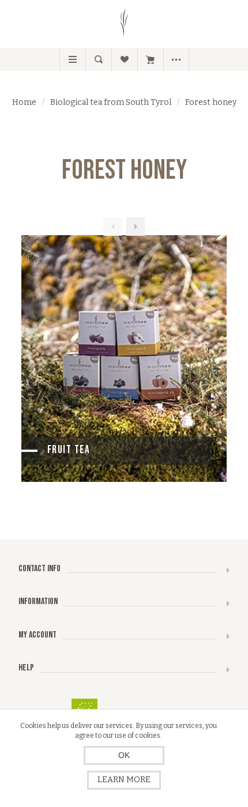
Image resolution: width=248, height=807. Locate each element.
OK (124, 755)
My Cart (150, 59)
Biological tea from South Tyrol (110, 102)
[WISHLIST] (124, 59)
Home (24, 102)
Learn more (124, 780)
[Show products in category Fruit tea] (124, 358)
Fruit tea (69, 450)
